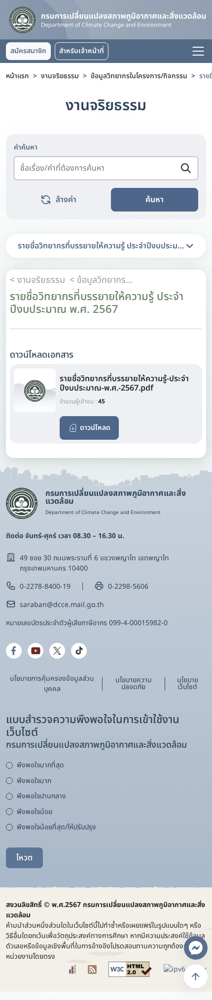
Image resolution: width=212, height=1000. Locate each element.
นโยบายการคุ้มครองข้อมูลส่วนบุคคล (52, 683)
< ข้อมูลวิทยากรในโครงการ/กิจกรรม (102, 280)
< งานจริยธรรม (37, 280)
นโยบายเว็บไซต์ (187, 683)
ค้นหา (154, 200)
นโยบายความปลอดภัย (133, 683)
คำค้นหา (25, 147)
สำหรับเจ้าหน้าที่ (81, 51)
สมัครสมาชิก (28, 51)
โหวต (24, 858)
